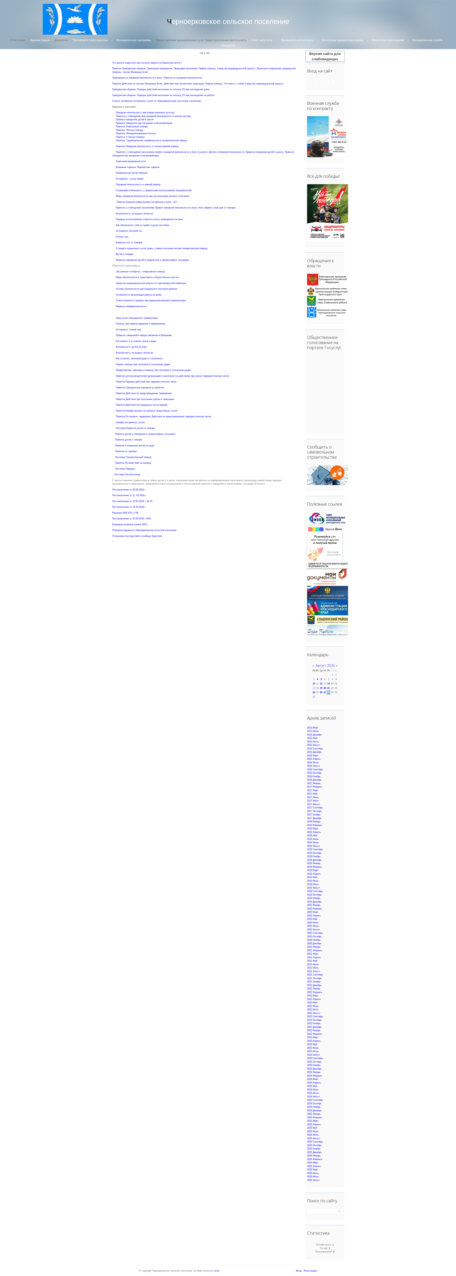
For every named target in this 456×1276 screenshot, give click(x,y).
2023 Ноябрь (314, 1065)
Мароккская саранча (148, 167)
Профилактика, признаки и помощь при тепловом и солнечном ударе (153, 370)
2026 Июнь (313, 1173)
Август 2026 (325, 665)
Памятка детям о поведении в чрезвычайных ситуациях (145, 434)
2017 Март (312, 790)
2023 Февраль (314, 1034)
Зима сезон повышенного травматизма (137, 318)
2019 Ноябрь (314, 898)
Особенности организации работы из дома (138, 294)
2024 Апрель (314, 1082)
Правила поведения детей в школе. (264, 152)
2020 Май (312, 919)
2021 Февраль (314, 950)
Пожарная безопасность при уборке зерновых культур (145, 112)
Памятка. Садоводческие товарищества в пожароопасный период (151, 140)
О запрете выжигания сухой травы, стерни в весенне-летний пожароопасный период (161, 248)
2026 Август (313, 1180)
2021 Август (313, 971)
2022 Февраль (314, 992)
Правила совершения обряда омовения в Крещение (144, 335)
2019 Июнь (313, 880)
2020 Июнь (313, 922)
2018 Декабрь (314, 860)
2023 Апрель (314, 1041)
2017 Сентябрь (315, 807)
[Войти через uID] (315, 81)
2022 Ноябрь (314, 1023)
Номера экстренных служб (130, 422)
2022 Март (312, 995)
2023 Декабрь (314, 1068)
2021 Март (312, 953)
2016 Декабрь (314, 779)
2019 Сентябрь (315, 891)
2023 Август (313, 1054)
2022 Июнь (313, 1006)
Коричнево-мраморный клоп (131, 161)
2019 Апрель (314, 873)
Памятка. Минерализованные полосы (136, 133)
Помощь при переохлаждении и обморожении (140, 323)
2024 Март (312, 1079)
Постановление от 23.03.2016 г (129, 507)
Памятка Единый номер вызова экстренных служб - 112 (146, 202)
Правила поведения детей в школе (135, 119)
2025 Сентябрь (315, 1141)
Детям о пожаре (124, 254)
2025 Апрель (314, 1124)
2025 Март (312, 1120)
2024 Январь (314, 1072)
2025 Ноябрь (314, 1148)
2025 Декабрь (314, 1152)
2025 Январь (314, 1114)
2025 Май (312, 1127)
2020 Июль (313, 926)
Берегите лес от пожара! (129, 242)
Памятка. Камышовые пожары (132, 126)
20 (325, 688)
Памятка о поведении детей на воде (134, 445)
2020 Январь (314, 905)
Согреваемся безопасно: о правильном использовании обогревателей (153, 190)
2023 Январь (314, 1030)
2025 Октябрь (314, 1145)
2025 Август (313, 1138)
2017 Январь (314, 783)
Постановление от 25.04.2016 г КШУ (131, 518)
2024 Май (312, 1086)
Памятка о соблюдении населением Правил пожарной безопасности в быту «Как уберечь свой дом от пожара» (176, 207)
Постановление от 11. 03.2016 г (129, 495)
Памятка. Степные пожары (130, 137)
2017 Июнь (313, 797)
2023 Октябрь (314, 1061)
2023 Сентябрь (315, 1058)
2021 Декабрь (314, 985)
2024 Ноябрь (314, 1107)
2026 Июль (313, 1176)
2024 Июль (313, 1093)
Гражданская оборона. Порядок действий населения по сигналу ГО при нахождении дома (160, 89)
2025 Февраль (314, 1117)
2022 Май (312, 1002)
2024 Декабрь (314, 1110)
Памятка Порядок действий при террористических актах (146, 381)
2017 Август (313, 804)
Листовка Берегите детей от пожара (135, 428)
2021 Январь (314, 946)
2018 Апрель (314, 832)
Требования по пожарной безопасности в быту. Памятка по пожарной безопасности (157, 77)
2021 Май (312, 960)
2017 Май (312, 793)
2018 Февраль (314, 825)
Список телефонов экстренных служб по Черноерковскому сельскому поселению (156, 101)
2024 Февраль (314, 1075)
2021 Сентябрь (315, 974)
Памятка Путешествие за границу (133, 463)
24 (314, 692)
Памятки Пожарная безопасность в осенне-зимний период (147, 146)
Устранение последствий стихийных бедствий (137, 536)
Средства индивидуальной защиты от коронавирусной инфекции (151, 283)
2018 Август (313, 846)
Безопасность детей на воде (131, 347)
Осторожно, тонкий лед (128, 329)
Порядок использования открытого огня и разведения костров (149, 219)
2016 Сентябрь (315, 769)
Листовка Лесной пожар (127, 474)
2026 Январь (314, 1155)
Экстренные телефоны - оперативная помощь (140, 271)
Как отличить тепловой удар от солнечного (139, 358)
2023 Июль (313, 1051)
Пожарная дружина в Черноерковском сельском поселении (144, 530)
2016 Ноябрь (314, 776)
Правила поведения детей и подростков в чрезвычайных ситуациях (152, 260)
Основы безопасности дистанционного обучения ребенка (146, 289)
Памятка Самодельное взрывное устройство (140, 387)
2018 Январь (314, 821)
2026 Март (312, 1162)
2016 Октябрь (314, 772)
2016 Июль (313, 762)
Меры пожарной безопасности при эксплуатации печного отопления (152, 196)
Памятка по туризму (126, 451)
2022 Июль (313, 1009)
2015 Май (312, 738)
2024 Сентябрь (315, 1100)
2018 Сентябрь (315, 849)
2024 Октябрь (314, 1103)
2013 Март (312, 727)
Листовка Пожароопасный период (133, 457)
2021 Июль (313, 967)
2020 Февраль (314, 908)
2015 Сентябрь (315, 748)
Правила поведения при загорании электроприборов (144, 123)
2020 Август (313, 929)
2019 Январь (314, 863)
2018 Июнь (313, 839)
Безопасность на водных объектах (134, 213)
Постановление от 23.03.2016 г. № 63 (132, 501)
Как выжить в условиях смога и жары (135, 341)
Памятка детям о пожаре (128, 439)
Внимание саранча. (126, 167)
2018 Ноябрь (314, 856)
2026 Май (312, 1169)
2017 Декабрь (314, 818)
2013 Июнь (313, 731)
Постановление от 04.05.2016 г (129, 489)
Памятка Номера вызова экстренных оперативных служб (146, 410)
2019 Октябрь (314, 894)
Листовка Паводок (125, 468)
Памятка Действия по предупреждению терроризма (144, 393)
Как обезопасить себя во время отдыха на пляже (142, 225)
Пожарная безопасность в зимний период (138, 184)
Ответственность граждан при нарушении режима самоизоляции (151, 300)
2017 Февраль (314, 786)
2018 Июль (313, 842)
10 (314, 683)
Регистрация (310, 1270)
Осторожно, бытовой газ (129, 231)
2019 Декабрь (314, 901)
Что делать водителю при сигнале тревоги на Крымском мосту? (147, 62)
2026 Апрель (314, 1166)
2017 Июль (313, 800)
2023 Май (312, 1044)
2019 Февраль (314, 867)
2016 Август (313, 766)
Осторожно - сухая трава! (130, 178)
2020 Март (312, 912)
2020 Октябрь (314, 936)
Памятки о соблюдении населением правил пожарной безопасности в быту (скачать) (162, 152)
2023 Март (312, 1037)
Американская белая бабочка (131, 173)
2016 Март (312, 755)
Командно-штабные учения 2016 (129, 524)
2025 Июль (313, 1134)
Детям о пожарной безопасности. (226, 152)
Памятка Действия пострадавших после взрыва (141, 405)
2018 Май (312, 835)
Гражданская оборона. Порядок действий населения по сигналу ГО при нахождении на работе (163, 95)
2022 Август (313, 1013)
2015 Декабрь (314, 752)
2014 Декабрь (314, 734)
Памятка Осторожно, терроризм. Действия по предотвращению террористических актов (163, 416)
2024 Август (313, 1096)
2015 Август (313, 745)
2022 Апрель (314, 999)
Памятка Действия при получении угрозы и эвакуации (145, 399)
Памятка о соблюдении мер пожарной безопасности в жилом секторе (153, 116)
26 (321, 692)
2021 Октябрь (314, 978)
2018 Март (312, 828)
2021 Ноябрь (314, 981)
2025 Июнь (313, 1131)
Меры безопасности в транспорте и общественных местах (147, 277)
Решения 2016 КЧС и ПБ (125, 512)
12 (321, 683)
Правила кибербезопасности (131, 306)
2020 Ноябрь (314, 940)
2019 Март (312, 870)
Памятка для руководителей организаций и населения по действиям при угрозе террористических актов (172, 376)
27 (325, 692)
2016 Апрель (314, 759)
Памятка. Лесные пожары (129, 130)
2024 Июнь (313, 1089)
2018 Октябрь (314, 853)
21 (328, 688)
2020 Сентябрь (315, 933)
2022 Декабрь (314, 1027)
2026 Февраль (314, 1159)
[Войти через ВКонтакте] (322, 81)
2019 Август (313, 887)
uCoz (217, 1270)
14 (328, 683)
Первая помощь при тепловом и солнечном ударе (143, 364)
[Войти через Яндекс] (328, 81)
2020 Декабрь (314, 943)
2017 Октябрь (314, 811)
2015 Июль (313, 741)
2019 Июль (313, 884)
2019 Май (312, 877)
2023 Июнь (313, 1047)
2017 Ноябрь (314, 814)
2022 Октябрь (314, 1020)
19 (321, 688)
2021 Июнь (313, 964)
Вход (299, 1270)
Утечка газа (122, 236)
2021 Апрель (314, 957)
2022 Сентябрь (315, 1016)
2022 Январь (314, 988)
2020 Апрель (314, 915)
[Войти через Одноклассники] (334, 81)
